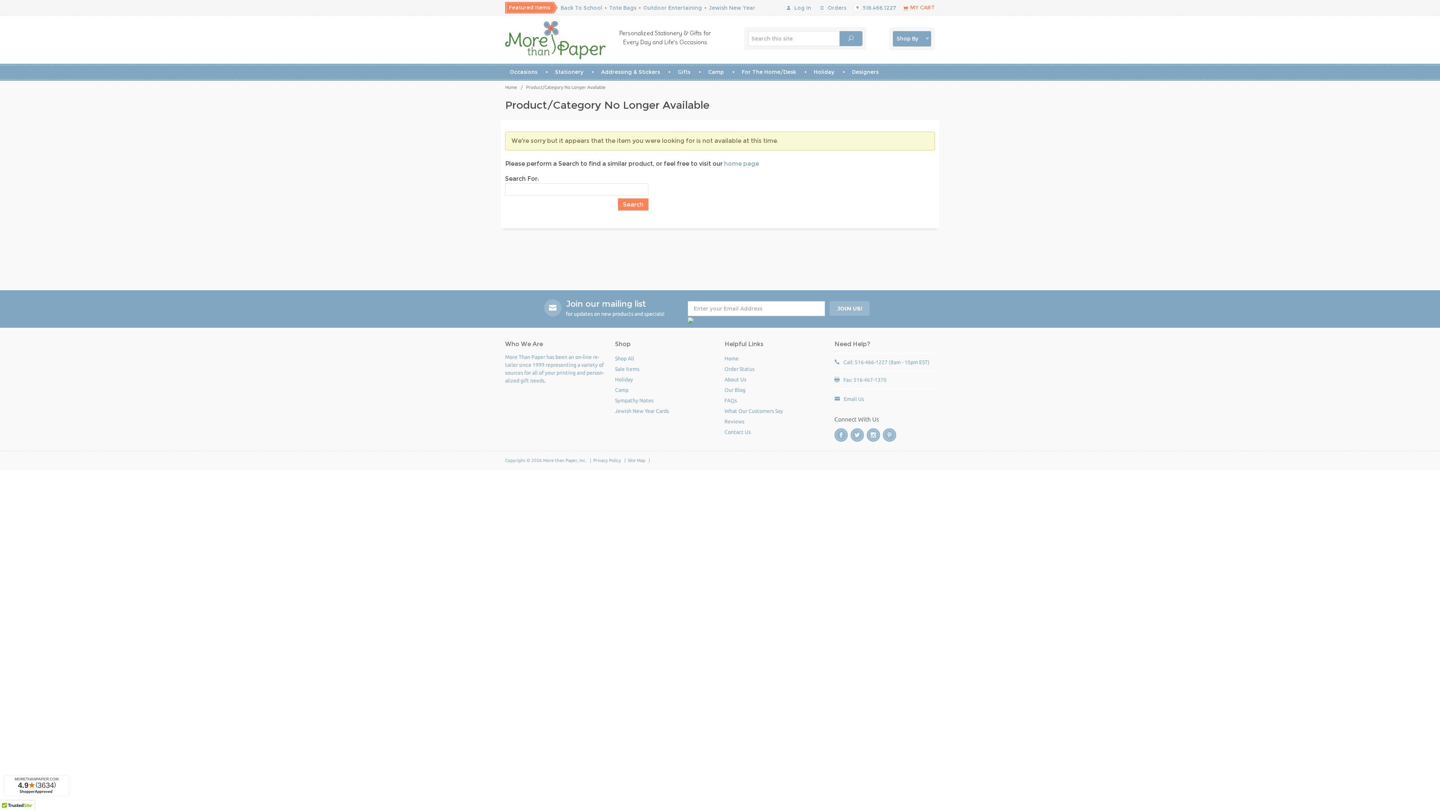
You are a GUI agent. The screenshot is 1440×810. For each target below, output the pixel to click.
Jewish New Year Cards (642, 411)
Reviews (734, 421)
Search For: (522, 178)
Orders (836, 7)
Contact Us (737, 432)
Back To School (581, 7)
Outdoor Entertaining (672, 7)
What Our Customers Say (753, 411)
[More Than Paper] (555, 40)
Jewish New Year (732, 7)
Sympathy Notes (634, 401)
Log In (802, 7)
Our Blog (735, 390)
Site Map (636, 460)
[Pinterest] (889, 435)
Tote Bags (622, 7)
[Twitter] (857, 435)
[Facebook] (841, 435)
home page (741, 163)
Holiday (824, 72)
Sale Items (627, 369)
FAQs (730, 401)
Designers (865, 72)
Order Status (739, 369)
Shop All (624, 359)
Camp (716, 72)
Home (511, 87)
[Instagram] (873, 435)
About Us (735, 379)
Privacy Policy (607, 460)
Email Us (854, 399)
